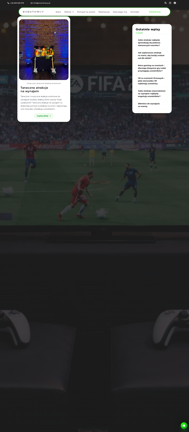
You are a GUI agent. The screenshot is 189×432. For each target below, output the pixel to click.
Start (58, 12)
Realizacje (104, 12)
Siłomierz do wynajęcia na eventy (149, 104)
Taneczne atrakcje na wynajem (34, 89)
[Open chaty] (184, 425)
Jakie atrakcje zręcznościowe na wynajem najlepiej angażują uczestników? (151, 93)
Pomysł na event (86, 12)
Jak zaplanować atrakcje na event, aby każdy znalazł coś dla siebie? (151, 55)
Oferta (67, 12)
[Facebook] (175, 3)
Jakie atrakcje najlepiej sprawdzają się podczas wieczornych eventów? (149, 42)
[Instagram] (170, 3)
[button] (69, 12)
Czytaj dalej (45, 115)
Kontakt (134, 12)
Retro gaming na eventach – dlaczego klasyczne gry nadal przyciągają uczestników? (152, 68)
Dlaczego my (120, 12)
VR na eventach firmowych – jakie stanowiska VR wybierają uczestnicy (151, 81)
